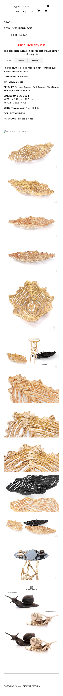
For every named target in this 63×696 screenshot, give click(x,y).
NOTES (21, 60)
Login (30, 12)
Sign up (20, 12)
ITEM (9, 60)
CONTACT (35, 60)
